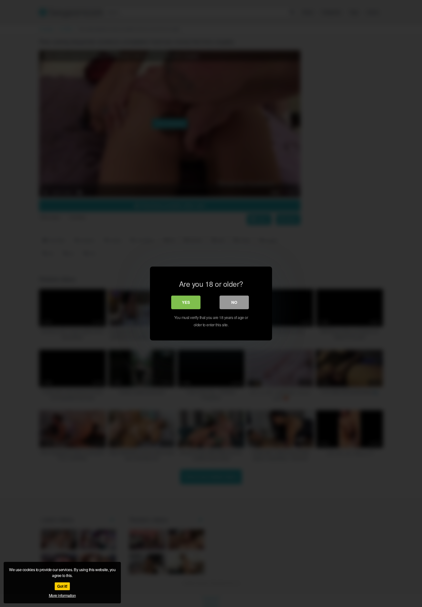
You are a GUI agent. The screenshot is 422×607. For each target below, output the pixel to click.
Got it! (62, 586)
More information (62, 595)
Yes (186, 302)
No (234, 302)
